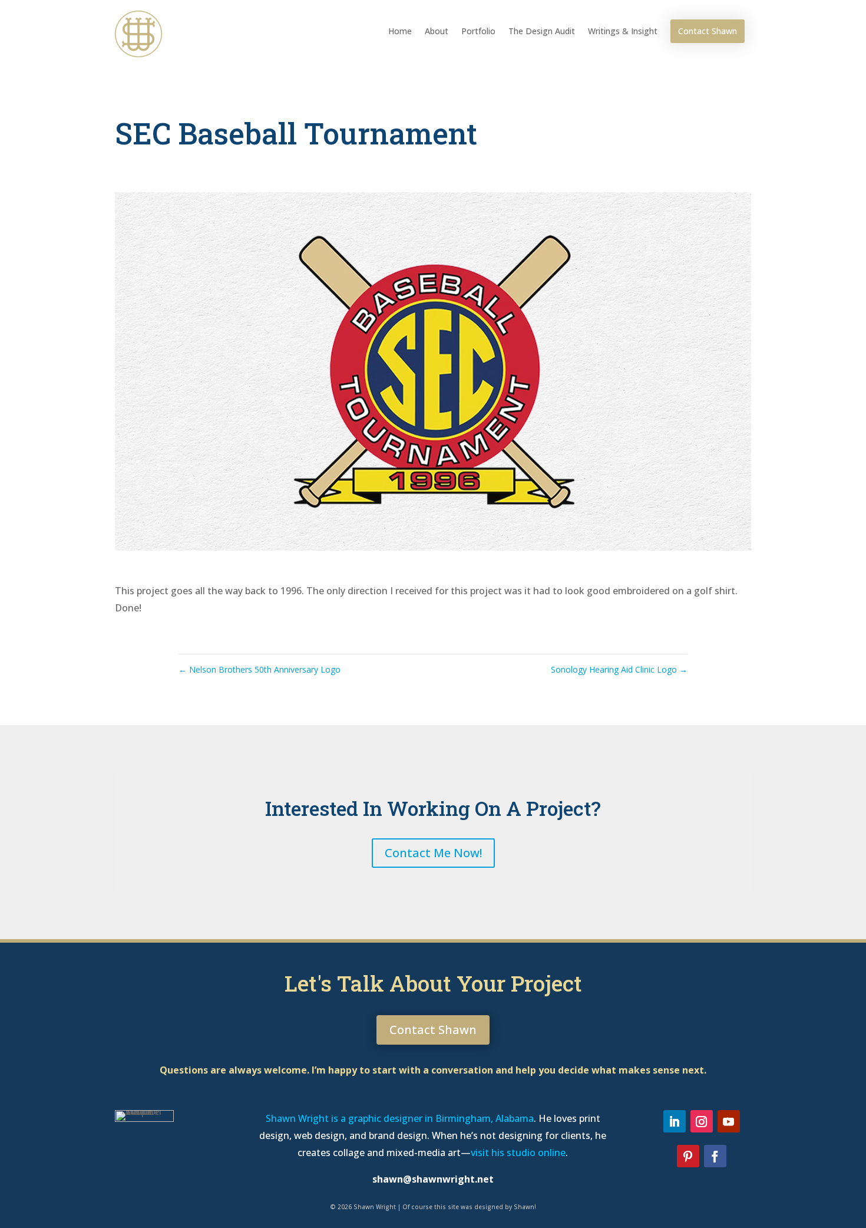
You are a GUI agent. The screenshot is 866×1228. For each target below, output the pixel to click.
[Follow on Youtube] (729, 1121)
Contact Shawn (707, 31)
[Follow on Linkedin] (674, 1121)
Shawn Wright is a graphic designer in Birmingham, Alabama (400, 1118)
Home (400, 31)
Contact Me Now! (433, 853)
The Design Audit (541, 31)
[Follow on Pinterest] (688, 1156)
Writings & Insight (622, 31)
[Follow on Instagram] (701, 1121)
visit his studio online (518, 1152)
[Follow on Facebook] (715, 1156)
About (436, 31)
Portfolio (478, 31)
